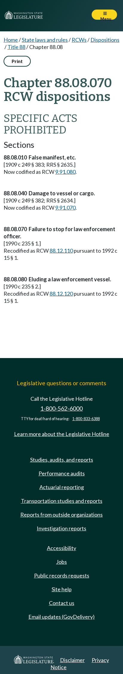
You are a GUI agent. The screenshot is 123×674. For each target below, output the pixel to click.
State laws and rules (45, 39)
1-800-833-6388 (86, 419)
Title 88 (16, 47)
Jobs (61, 561)
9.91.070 (65, 207)
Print (17, 61)
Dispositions (104, 39)
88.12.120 (61, 293)
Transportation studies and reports (61, 501)
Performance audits (62, 473)
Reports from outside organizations (61, 514)
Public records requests (61, 575)
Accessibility (61, 548)
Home (11, 39)
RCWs (79, 39)
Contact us (61, 603)
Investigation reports (61, 528)
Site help (62, 589)
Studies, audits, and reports (61, 459)
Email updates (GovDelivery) (61, 616)
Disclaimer (72, 660)
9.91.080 (65, 171)
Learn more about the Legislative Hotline (61, 434)
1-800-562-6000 (61, 408)
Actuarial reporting (61, 487)
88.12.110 (61, 250)
